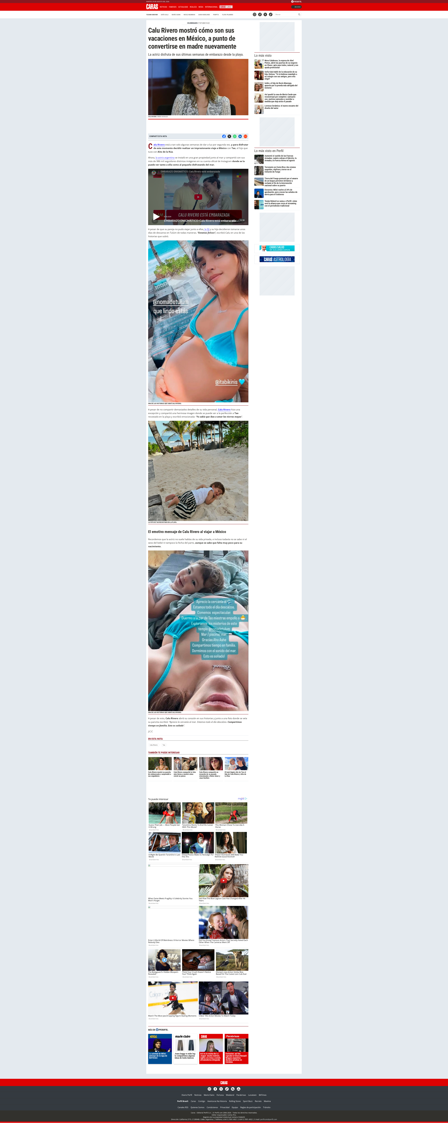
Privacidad (224, 1107)
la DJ (206, 229)
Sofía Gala (164, 15)
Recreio (258, 1101)
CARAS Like (226, 6)
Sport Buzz (248, 1101)
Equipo (235, 1107)
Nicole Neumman (189, 15)
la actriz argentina (165, 157)
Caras (193, 1101)
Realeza (193, 7)
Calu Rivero (224, 409)
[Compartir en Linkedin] (240, 136)
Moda (201, 7)
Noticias (163, 7)
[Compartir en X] (229, 136)
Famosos (172, 7)
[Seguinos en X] (265, 14)
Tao (164, 745)
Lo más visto (263, 56)
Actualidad (183, 7)
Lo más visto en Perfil (269, 151)
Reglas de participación (250, 1107)
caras (211, 1037)
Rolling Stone (235, 1101)
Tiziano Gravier (152, 15)
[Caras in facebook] (260, 14)
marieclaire (185, 1037)
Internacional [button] (211, 7)
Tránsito (266, 1107)
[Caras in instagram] (254, 14)
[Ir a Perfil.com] (296, 2)
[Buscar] (299, 14)
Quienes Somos (197, 1107)
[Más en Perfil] (162, 1030)
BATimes (262, 1095)
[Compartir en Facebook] (224, 136)
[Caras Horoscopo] (277, 261)
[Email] (245, 136)
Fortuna (220, 1095)
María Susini (176, 15)
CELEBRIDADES (192, 23)
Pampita (216, 15)
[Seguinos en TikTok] (270, 14)
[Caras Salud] (277, 250)
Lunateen (252, 1095)
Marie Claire (209, 1095)
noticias (160, 1037)
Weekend (230, 1095)
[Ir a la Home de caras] (152, 8)
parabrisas (236, 1037)
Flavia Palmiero (227, 15)
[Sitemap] (238, 1089)
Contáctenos (212, 1107)
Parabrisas (241, 1095)
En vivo (298, 7)
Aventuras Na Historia (217, 1101)
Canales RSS (183, 1107)
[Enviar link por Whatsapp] (234, 136)
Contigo (201, 1101)
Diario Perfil (187, 1095)
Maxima (267, 1101)
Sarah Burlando (204, 15)
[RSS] (232, 1089)
